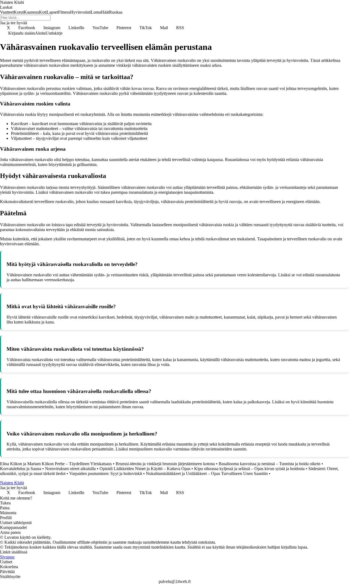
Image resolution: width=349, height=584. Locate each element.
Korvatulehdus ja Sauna (20, 468)
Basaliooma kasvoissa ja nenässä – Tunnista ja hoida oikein (269, 463)
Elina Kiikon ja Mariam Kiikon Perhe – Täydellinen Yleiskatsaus (56, 463)
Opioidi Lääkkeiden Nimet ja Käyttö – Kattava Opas (145, 468)
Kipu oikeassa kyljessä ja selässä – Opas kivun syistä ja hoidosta (249, 468)
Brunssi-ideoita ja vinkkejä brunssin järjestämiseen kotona (165, 463)
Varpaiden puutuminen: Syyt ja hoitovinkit (105, 473)
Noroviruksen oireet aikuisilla (70, 468)
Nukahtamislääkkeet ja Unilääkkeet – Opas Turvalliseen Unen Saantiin (207, 473)
